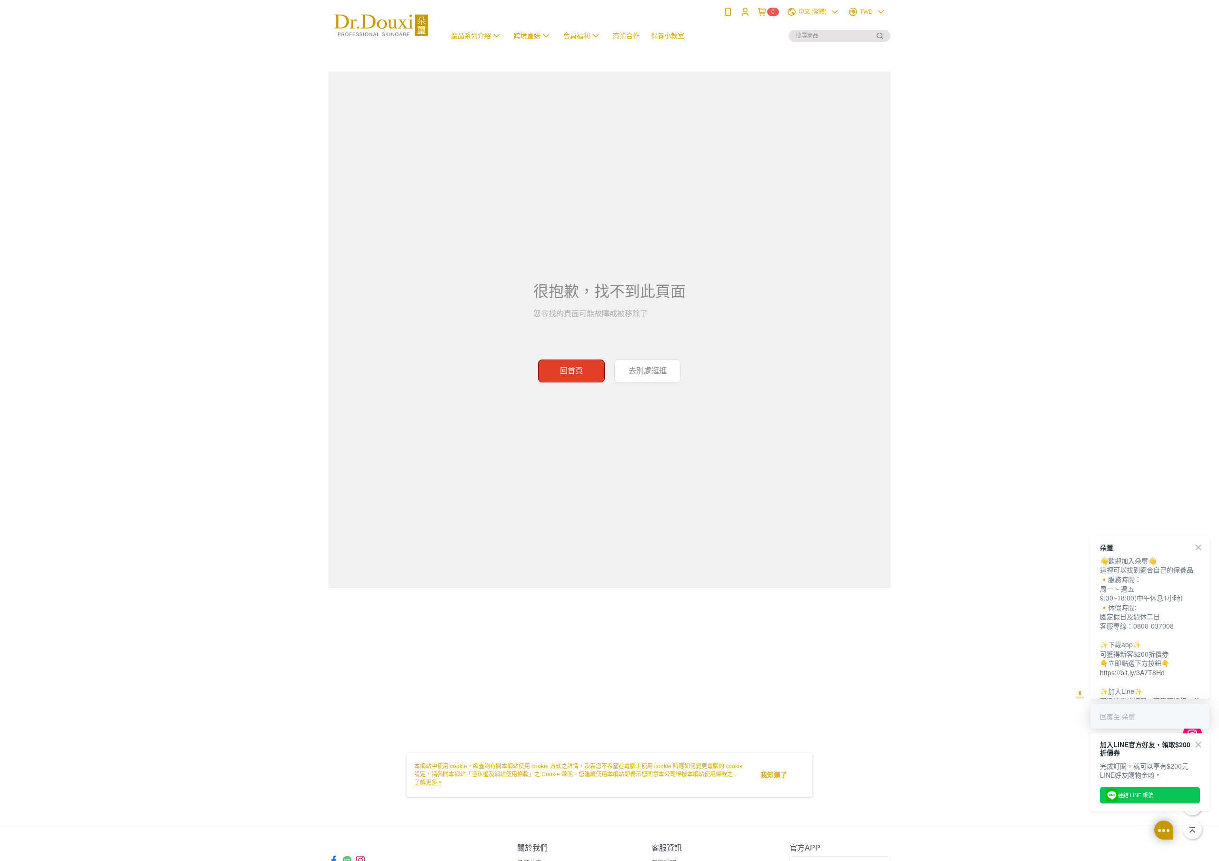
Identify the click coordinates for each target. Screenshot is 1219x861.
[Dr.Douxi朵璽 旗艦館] (381, 25)
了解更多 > (428, 782)
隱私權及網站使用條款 (500, 774)
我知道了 (773, 775)
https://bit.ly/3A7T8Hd (1132, 672)
